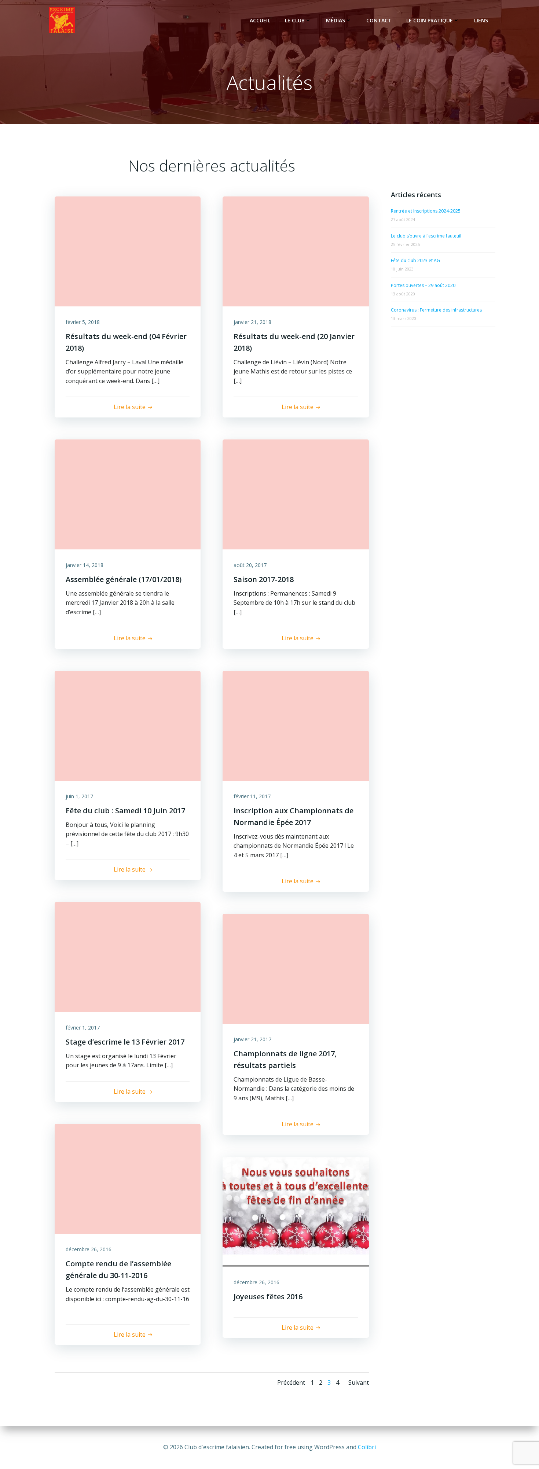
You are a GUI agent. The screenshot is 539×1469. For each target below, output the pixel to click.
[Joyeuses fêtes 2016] (295, 1211)
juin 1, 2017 (79, 796)
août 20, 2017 (250, 565)
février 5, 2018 (83, 322)
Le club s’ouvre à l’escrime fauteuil (426, 236)
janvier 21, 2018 (252, 322)
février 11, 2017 (252, 796)
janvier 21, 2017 (252, 1039)
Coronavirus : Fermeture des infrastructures (436, 310)
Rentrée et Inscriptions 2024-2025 (426, 211)
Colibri (367, 1447)
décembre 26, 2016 (88, 1249)
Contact (379, 20)
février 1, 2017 (83, 1027)
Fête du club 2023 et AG (415, 260)
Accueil (260, 20)
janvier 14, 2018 (84, 565)
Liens (481, 20)
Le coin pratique (429, 20)
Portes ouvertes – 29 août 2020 (423, 285)
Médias (335, 20)
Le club (295, 20)
